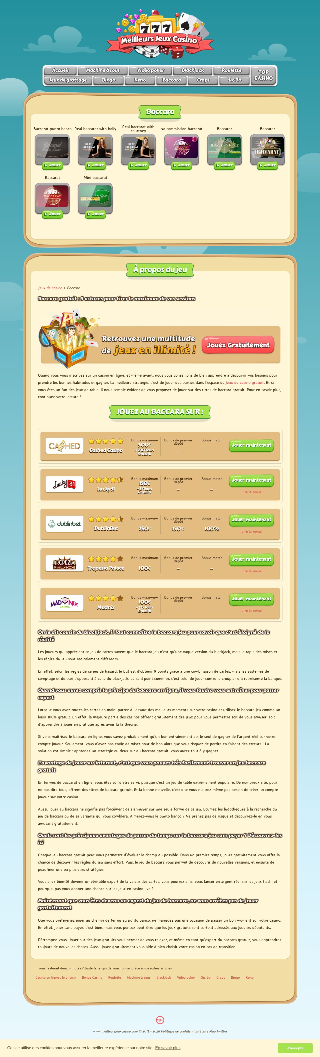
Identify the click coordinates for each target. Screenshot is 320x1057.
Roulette (232, 70)
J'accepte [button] (295, 1048)
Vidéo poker (150, 70)
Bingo (108, 80)
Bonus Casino (92, 977)
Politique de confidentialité (181, 1031)
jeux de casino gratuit (245, 382)
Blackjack (193, 70)
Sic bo (205, 977)
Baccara (171, 80)
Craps (203, 80)
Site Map (209, 1031)
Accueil (60, 70)
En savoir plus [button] (167, 1048)
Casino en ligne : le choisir (56, 977)
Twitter (221, 1031)
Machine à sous (103, 70)
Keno (140, 80)
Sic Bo (234, 80)
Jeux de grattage (68, 80)
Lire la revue (252, 491)
